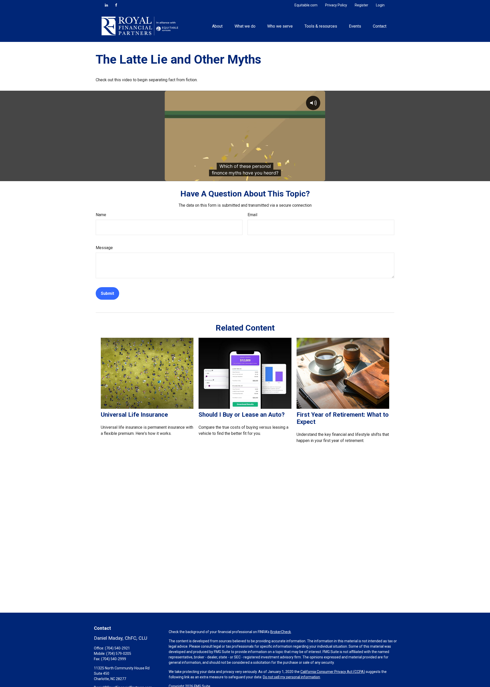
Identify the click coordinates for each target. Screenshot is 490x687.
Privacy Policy (336, 5)
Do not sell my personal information (291, 677)
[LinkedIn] (106, 5)
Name (101, 214)
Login (380, 5)
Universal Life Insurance (134, 414)
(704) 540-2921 (117, 648)
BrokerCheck (280, 632)
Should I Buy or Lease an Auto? (242, 414)
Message (104, 247)
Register (361, 5)
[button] (217, 26)
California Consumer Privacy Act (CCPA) (332, 672)
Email (252, 214)
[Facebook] (116, 5)
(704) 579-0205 (118, 653)
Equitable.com (306, 5)
